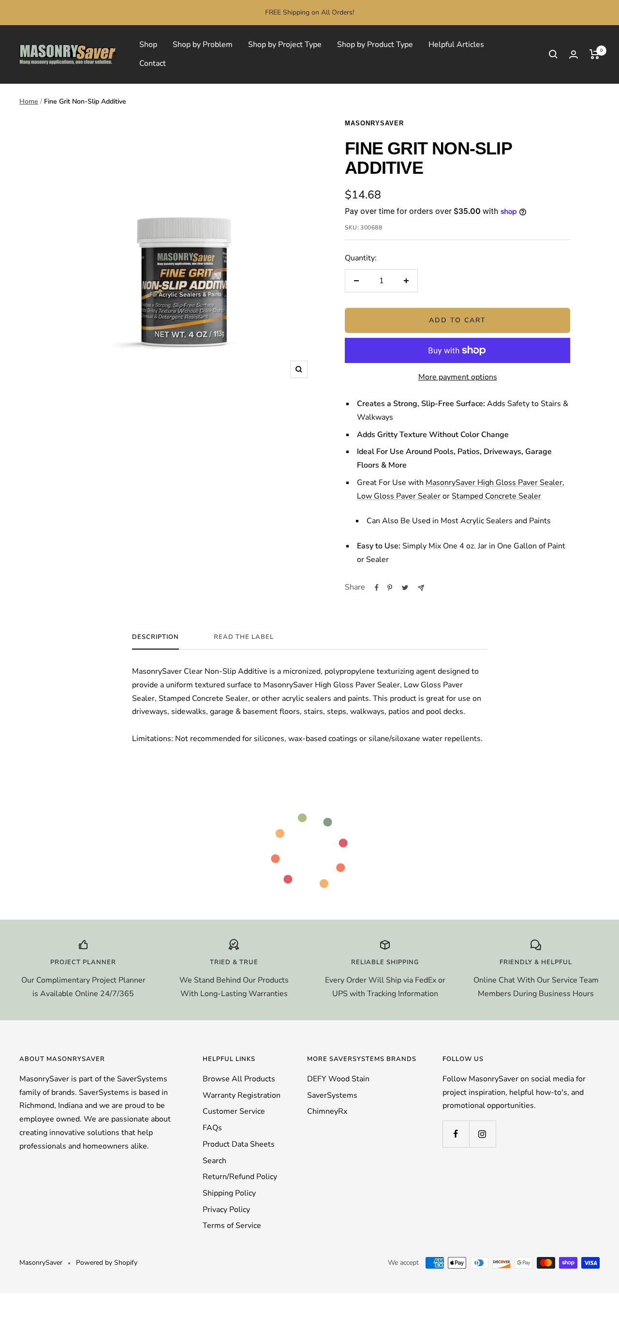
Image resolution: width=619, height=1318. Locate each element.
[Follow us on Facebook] (455, 1134)
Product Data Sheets (239, 1144)
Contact (152, 63)
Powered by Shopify (106, 1262)
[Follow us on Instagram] (482, 1134)
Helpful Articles (456, 44)
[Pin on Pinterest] (389, 587)
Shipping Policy (229, 1193)
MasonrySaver (374, 123)
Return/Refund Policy (240, 1176)
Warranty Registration (241, 1095)
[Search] (553, 54)
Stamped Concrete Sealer (496, 496)
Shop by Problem (203, 44)
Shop (148, 44)
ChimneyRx (327, 1111)
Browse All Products (239, 1079)
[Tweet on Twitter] (405, 587)
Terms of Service (232, 1225)
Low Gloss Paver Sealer (399, 496)
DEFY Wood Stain (338, 1079)
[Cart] (595, 54)
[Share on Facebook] (377, 587)
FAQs (212, 1127)
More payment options (457, 377)
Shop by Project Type (285, 44)
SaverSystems (332, 1095)
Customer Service (234, 1111)
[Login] (573, 54)
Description (155, 637)
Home (28, 101)
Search (214, 1160)
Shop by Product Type (375, 44)
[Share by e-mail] (421, 588)
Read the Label (244, 637)
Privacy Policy (226, 1209)
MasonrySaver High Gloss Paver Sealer (494, 482)
